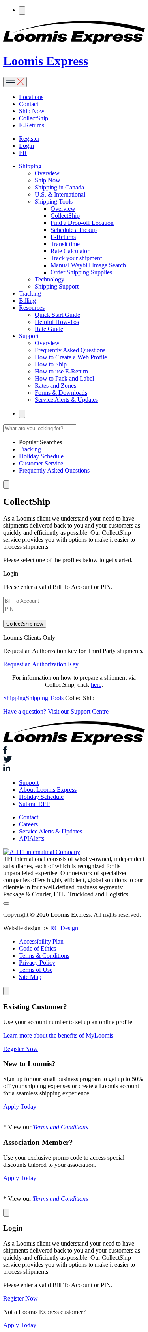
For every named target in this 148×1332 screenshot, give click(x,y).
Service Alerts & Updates (66, 399)
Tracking (30, 293)
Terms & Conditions (44, 955)
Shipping (14, 698)
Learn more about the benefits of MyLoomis (58, 1035)
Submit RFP (34, 803)
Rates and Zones (55, 385)
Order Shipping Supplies (81, 272)
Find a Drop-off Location (82, 222)
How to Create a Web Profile (71, 357)
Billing (27, 300)
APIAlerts (31, 838)
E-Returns (31, 125)
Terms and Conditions (60, 1127)
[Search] (22, 10)
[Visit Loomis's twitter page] (74, 760)
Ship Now (32, 111)
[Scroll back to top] (6, 903)
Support (29, 782)
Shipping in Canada (59, 187)
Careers (28, 824)
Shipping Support (57, 286)
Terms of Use (35, 969)
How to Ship (51, 364)
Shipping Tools (54, 201)
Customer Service (41, 463)
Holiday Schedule (41, 456)
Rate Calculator (70, 251)
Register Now (20, 1048)
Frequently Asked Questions (70, 350)
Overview (47, 173)
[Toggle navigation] (15, 82)
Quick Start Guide (57, 314)
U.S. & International (60, 194)
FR (23, 152)
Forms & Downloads (61, 392)
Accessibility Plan (41, 941)
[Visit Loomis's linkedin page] (74, 768)
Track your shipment (76, 258)
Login (26, 145)
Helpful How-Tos (57, 321)
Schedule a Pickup (74, 229)
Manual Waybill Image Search (88, 265)
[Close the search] (6, 484)
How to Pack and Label (64, 378)
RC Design (64, 928)
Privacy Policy (37, 962)
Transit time (65, 244)
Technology (49, 279)
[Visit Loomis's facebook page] (74, 751)
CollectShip (33, 118)
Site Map (30, 976)
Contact (28, 104)
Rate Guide (49, 329)
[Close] (6, 991)
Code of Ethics (37, 948)
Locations (31, 97)
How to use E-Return (61, 371)
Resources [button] (32, 307)
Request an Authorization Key (41, 664)
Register (29, 138)
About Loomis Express (48, 789)
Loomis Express (45, 61)
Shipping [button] (30, 166)
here (96, 684)
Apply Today (19, 1106)
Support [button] (29, 336)
